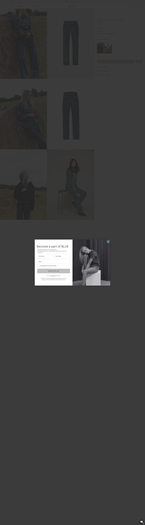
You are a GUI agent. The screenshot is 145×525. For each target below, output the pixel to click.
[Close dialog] (108, 241)
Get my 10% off (53, 271)
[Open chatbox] (142, 522)
